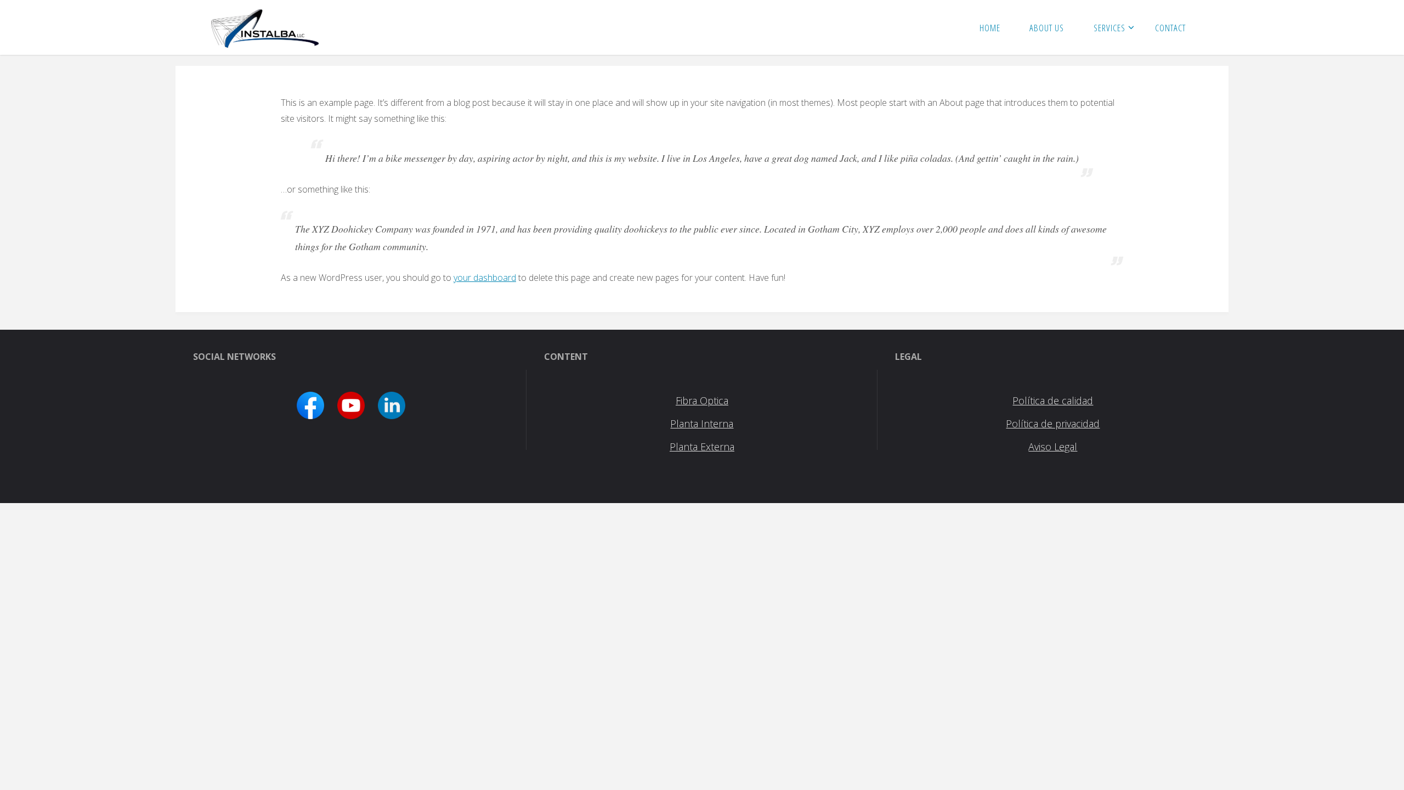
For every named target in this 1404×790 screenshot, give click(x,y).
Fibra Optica (702, 400)
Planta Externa (702, 446)
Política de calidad (1052, 400)
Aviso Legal (1052, 446)
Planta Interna (701, 423)
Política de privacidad (1053, 423)
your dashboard (485, 278)
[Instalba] (265, 27)
